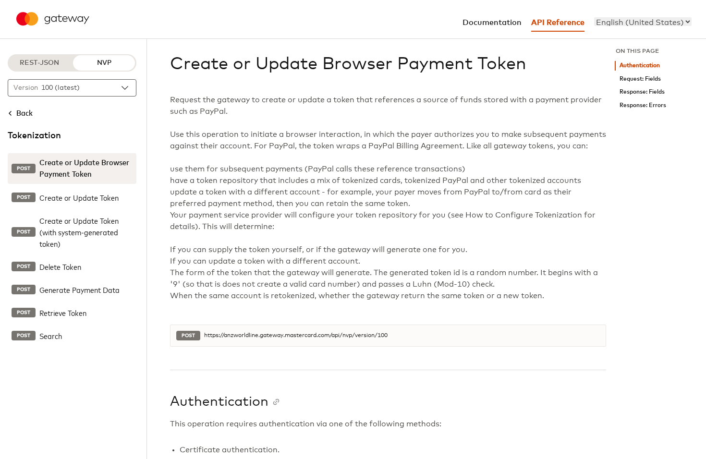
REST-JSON (39, 63)
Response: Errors (643, 105)
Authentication (640, 65)
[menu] (643, 21)
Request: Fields (640, 79)
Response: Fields (642, 92)
